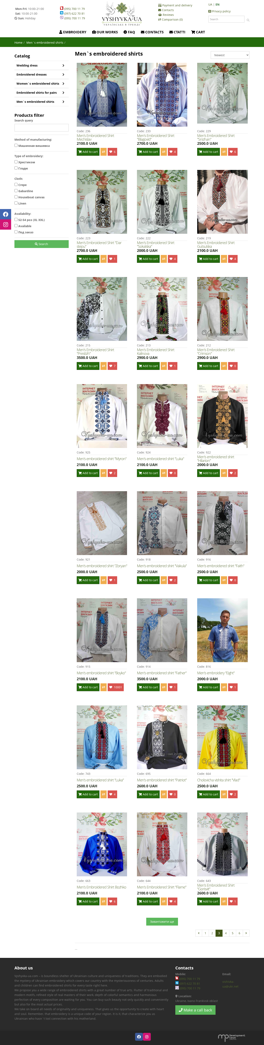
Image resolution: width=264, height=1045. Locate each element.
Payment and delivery (176, 5)
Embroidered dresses (31, 74)
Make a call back (197, 1010)
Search (43, 244)
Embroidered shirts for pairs (36, 93)
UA (210, 4)
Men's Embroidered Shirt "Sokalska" (155, 244)
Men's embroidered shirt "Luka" (160, 458)
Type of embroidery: (28, 156)
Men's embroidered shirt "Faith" (220, 565)
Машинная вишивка (34, 146)
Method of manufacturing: (33, 139)
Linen (22, 203)
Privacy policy (221, 11)
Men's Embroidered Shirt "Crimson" (216, 351)
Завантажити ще (162, 921)
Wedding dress (27, 65)
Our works (107, 32)
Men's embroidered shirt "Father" (161, 672)
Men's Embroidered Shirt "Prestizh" (95, 351)
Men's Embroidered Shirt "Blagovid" (155, 137)
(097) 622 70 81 (74, 13)
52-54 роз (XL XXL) (31, 220)
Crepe (22, 185)
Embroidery (74, 32)
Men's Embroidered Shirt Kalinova (155, 351)
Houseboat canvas (31, 197)
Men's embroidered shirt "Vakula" (162, 565)
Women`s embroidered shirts (37, 83)
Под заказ (25, 232)
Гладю (23, 168)
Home (18, 42)
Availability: (22, 214)
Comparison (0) (172, 19)
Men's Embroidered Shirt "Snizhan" (216, 137)
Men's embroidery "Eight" (216, 672)
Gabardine (25, 191)
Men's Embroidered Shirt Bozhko (101, 887)
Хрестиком (26, 162)
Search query (23, 120)
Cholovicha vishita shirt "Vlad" (218, 779)
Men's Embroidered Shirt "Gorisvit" (216, 887)
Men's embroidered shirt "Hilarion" (215, 458)
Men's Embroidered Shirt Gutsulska (216, 244)
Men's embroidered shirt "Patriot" (162, 779)
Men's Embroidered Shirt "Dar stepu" (99, 244)
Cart (200, 32)
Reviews (168, 15)
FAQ (131, 32)
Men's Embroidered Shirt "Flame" (161, 887)
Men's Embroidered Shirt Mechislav (95, 137)
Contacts (167, 10)
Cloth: (18, 179)
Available (24, 226)
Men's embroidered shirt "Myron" (101, 458)
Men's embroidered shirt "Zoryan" (102, 565)
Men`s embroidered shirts (35, 102)
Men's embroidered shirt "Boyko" (101, 672)
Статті (179, 32)
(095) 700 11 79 (74, 9)
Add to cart (90, 152)
